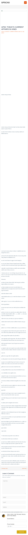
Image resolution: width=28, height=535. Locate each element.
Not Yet (11, 531)
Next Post (24, 468)
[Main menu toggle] (25, 2)
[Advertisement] (14, 48)
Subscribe (21, 531)
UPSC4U (5, 2)
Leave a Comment (5, 31)
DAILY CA (20, 31)
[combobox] (9, 526)
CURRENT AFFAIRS (14, 31)
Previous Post (4, 468)
